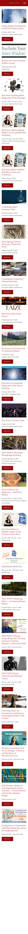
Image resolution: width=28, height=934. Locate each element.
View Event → (7, 39)
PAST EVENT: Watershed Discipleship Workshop (12, 454)
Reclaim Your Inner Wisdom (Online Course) (13, 62)
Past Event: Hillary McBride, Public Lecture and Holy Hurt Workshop (14, 133)
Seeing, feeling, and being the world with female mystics (14, 27)
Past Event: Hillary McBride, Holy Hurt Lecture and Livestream (13, 172)
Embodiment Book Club (12, 566)
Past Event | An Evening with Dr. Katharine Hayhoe (13, 349)
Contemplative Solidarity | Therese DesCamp (12, 280)
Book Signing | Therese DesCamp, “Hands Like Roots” (11, 244)
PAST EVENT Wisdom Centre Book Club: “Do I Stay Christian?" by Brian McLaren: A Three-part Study (14, 640)
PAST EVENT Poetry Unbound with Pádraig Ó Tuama (12, 676)
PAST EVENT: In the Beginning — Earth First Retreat (12, 492)
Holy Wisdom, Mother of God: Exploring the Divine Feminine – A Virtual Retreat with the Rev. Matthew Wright (14, 790)
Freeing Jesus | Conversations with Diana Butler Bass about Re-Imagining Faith (14, 828)
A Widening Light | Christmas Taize (9, 208)
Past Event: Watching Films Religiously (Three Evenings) (13, 96)
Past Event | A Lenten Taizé (13, 420)
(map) (20, 34)
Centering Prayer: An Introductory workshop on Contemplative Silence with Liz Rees (13, 714)
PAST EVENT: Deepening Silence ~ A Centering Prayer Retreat (13, 601)
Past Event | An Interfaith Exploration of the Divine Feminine (12, 386)
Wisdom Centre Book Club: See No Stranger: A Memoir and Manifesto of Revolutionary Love (13, 752)
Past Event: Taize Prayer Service (11, 315)
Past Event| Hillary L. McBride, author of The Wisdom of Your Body (11, 532)
